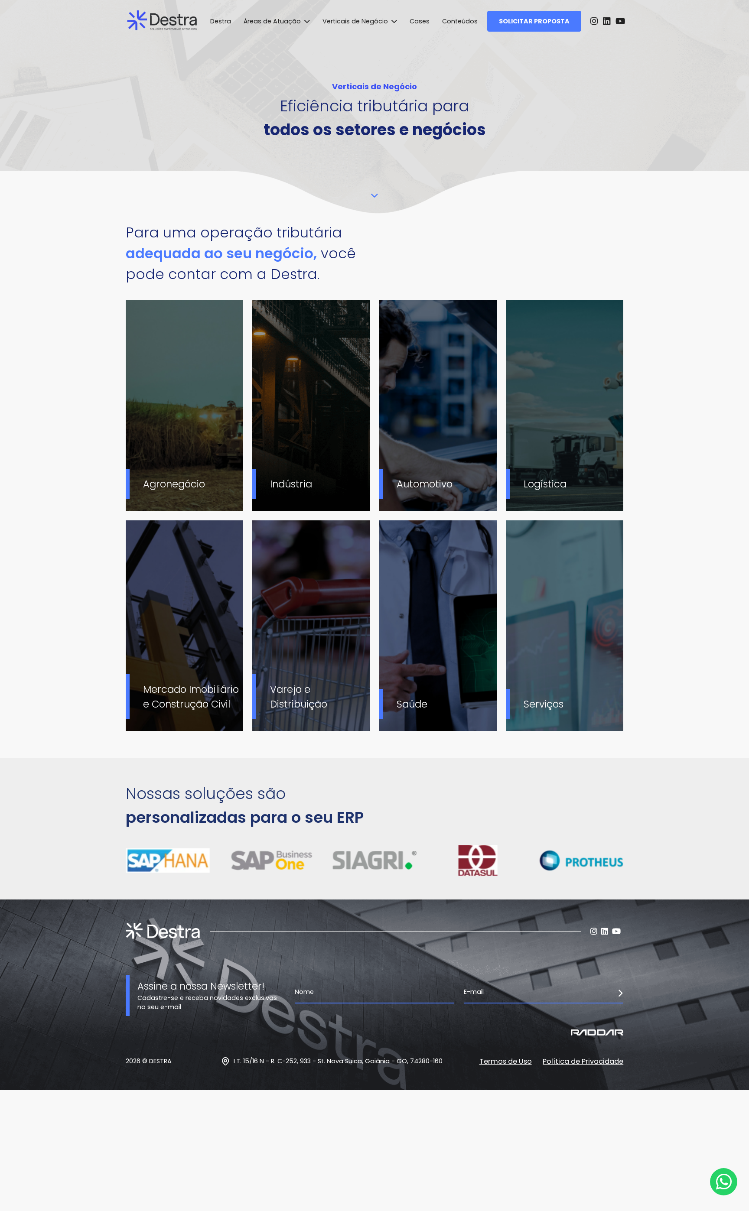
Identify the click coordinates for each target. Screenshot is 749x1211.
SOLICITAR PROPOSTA (534, 21)
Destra (220, 21)
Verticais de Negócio (356, 21)
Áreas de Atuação (273, 21)
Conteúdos (460, 21)
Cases (420, 21)
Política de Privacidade (583, 1061)
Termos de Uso (505, 1061)
